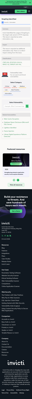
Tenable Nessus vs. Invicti (10, 333)
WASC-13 (6, 64)
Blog (3, 248)
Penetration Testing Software (11, 273)
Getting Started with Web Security (13, 303)
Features (4, 250)
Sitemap (21, 393)
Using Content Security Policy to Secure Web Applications (15, 309)
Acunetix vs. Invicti (8, 319)
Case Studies (6, 259)
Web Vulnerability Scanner (10, 281)
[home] (4, 11)
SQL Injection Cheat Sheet (10, 300)
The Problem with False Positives (12, 295)
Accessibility (13, 393)
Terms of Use (5, 393)
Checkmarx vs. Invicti (9, 325)
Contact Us (5, 344)
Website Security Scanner (10, 275)
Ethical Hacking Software (10, 278)
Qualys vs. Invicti (7, 330)
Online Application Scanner (11, 286)
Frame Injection (9, 131)
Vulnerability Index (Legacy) (11, 306)
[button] (26, 7)
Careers (4, 349)
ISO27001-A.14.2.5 (16, 62)
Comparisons (6, 283)
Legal (3, 390)
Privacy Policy (10, 390)
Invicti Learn (6, 264)
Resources (5, 352)
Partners (4, 355)
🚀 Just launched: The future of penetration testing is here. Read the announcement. (16, 3)
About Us (5, 341)
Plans (3, 256)
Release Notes (6, 261)
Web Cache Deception (11, 119)
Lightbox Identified (10, 128)
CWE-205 (6, 62)
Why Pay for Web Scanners (11, 298)
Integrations (5, 253)
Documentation (7, 347)
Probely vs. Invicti (7, 327)
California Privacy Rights (22, 390)
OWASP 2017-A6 (15, 64)
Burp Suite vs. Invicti (8, 322)
